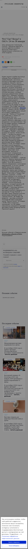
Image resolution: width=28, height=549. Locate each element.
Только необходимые (14, 545)
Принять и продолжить (14, 542)
